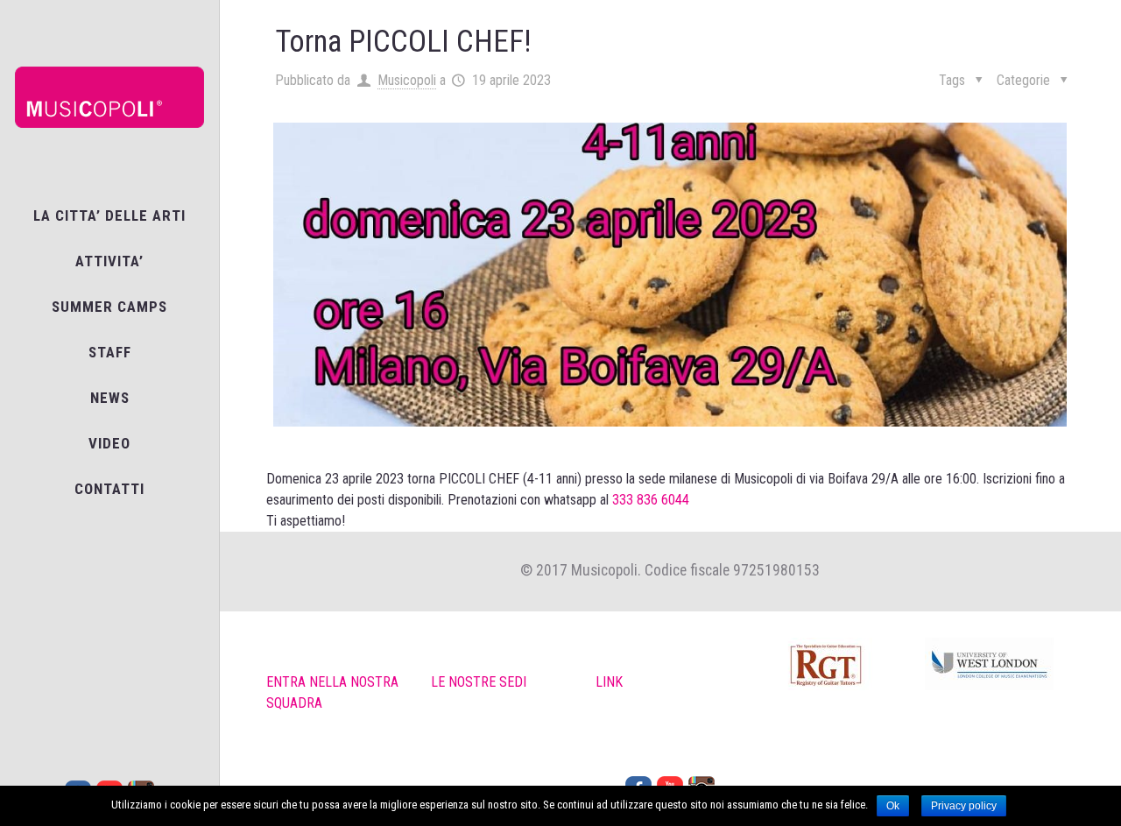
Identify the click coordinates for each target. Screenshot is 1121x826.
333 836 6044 (650, 499)
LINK (609, 682)
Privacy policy (964, 806)
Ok (892, 806)
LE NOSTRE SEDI (478, 682)
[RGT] (834, 667)
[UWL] (999, 667)
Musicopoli (406, 80)
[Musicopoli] (109, 96)
